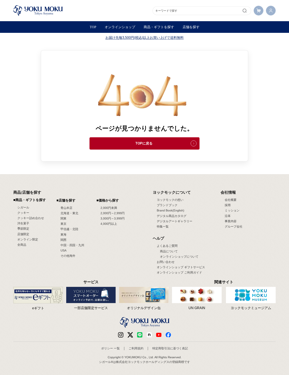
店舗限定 (23, 234)
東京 (63, 223)
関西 (63, 240)
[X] (130, 334)
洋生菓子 (23, 223)
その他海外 (68, 255)
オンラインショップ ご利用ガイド (179, 272)
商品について (169, 251)
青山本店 (66, 208)
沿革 (228, 216)
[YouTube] (158, 334)
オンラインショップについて (179, 256)
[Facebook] (149, 334)
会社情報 (228, 192)
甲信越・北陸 (69, 229)
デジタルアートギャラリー (174, 221)
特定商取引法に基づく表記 (170, 348)
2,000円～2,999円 (112, 213)
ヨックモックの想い (170, 199)
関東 (63, 218)
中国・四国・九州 (72, 245)
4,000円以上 (108, 223)
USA (63, 250)
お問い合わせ (166, 262)
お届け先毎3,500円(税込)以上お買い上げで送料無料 (144, 37)
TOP (93, 27)
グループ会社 (233, 226)
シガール (23, 207)
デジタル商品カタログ (171, 216)
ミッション (232, 210)
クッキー (23, 212)
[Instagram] (120, 334)
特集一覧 (163, 226)
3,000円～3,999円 (112, 218)
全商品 (21, 244)
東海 (63, 234)
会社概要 (231, 199)
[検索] (244, 10)
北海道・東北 (69, 213)
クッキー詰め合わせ (30, 218)
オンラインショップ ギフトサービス (181, 267)
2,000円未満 (108, 208)
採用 (228, 205)
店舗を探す (191, 27)
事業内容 (231, 221)
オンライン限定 (27, 239)
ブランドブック (167, 205)
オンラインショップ (120, 27)
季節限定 (23, 228)
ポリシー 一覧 (110, 348)
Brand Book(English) (170, 210)
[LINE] (139, 334)
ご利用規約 (136, 348)
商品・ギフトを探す (159, 27)
